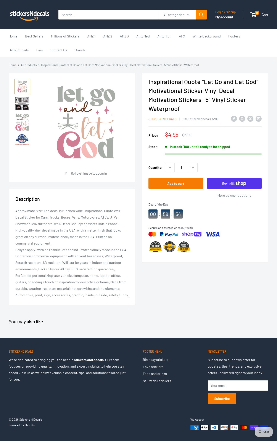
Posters (234, 36)
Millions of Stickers (65, 36)
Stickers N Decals (162, 119)
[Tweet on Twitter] (250, 118)
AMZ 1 (91, 36)
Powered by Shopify (22, 425)
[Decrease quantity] (169, 167)
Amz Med (143, 36)
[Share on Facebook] (234, 118)
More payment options (234, 195)
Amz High (164, 36)
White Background (207, 36)
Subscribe (222, 398)
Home (13, 36)
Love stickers (153, 367)
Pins (39, 50)
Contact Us (58, 50)
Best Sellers (34, 36)
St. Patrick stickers (157, 381)
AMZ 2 (107, 36)
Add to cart (175, 183)
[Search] (201, 14)
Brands (80, 50)
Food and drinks (155, 373)
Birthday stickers (156, 359)
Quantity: (155, 167)
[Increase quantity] (192, 167)
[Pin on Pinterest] (242, 118)
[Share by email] (259, 118)
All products (29, 65)
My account (224, 17)
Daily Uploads (19, 50)
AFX (182, 36)
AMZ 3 (124, 36)
